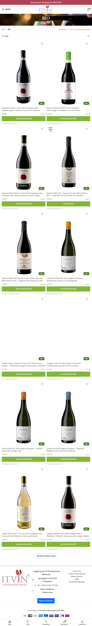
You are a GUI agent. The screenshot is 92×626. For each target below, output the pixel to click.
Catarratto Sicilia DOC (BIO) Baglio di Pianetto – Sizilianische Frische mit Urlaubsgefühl (65, 279)
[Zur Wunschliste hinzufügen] (42, 44)
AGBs (77, 579)
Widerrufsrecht (77, 576)
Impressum (77, 571)
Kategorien (45, 23)
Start (3, 29)
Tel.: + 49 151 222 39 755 (47, 585)
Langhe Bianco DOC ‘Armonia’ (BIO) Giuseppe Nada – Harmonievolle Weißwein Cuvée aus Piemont (22, 535)
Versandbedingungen (77, 582)
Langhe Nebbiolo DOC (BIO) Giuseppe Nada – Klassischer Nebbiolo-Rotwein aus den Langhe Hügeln (68, 535)
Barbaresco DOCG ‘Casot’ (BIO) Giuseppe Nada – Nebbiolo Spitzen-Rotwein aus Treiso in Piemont (21, 109)
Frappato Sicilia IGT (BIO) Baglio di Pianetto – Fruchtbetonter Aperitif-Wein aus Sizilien (64, 364)
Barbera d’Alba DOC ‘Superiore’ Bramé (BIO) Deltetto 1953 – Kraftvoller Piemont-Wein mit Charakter (67, 194)
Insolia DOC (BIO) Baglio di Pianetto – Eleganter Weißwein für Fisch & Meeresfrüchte (65, 449)
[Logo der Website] (46, 9)
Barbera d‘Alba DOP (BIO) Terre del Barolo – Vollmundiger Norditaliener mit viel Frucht (64, 109)
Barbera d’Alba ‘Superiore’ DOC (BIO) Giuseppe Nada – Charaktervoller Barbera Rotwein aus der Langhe (23, 194)
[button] (23, 118)
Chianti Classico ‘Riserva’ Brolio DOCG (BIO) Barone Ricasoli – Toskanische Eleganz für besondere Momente (23, 364)
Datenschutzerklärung (77, 574)
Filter (6, 36)
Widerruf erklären (46, 601)
